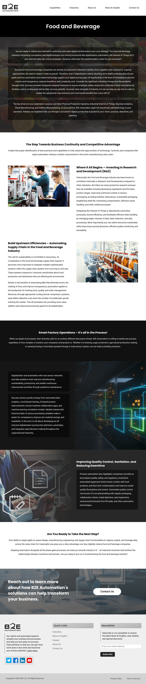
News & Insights (112, 8)
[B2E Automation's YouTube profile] (29, 662)
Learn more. (32, 651)
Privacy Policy (116, 679)
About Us (92, 8)
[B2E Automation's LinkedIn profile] (23, 662)
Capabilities (55, 8)
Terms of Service (133, 679)
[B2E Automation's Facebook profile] (16, 662)
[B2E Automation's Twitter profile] (9, 662)
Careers (56, 640)
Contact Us (134, 8)
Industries (74, 8)
